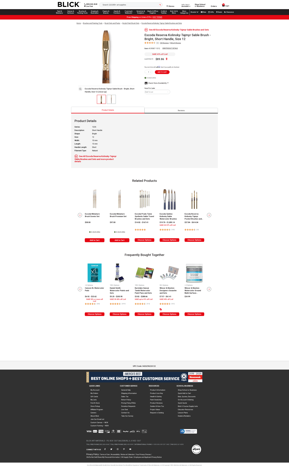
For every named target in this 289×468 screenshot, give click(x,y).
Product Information (157, 390)
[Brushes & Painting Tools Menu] (82, 15)
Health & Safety (156, 397)
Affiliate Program (97, 410)
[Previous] (80, 215)
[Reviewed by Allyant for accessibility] (196, 449)
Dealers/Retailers (184, 416)
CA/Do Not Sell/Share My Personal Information (103, 457)
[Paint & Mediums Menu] (60, 15)
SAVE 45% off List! (166, 299)
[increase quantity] (151, 72)
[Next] (209, 215)
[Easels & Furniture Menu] (117, 15)
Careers (93, 413)
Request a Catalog (157, 413)
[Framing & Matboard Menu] (129, 15)
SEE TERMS (157, 17)
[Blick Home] (69, 4)
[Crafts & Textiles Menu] (165, 15)
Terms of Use (105, 454)
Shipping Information (129, 393)
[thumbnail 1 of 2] (101, 99)
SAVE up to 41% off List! (144, 299)
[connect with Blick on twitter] (111, 450)
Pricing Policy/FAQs (128, 403)
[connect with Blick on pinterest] (124, 450)
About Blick (95, 416)
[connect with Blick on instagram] (117, 450)
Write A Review (175, 43)
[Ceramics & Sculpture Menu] (141, 15)
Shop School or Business (187, 390)
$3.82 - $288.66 (141, 296)
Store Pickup (95, 406)
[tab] (107, 110)
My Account (95, 390)
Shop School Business (200, 5)
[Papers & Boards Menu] (107, 15)
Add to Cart (94, 240)
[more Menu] (184, 15)
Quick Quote (182, 403)
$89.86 (160, 59)
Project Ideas (155, 410)
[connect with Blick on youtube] (130, 450)
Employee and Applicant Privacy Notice (148, 457)
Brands (193, 12)
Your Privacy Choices (143, 454)
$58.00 (87, 222)
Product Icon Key (156, 393)
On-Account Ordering (185, 400)
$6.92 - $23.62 (91, 296)
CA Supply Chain (127, 457)
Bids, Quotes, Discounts (187, 397)
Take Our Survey (127, 416)
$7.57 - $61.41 (165, 296)
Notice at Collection (128, 454)
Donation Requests (128, 406)
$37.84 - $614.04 (191, 222)
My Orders (94, 393)
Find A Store (95, 403)
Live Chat (124, 410)
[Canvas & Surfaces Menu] (71, 15)
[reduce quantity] (146, 72)
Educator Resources (185, 410)
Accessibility (115, 454)
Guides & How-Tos (157, 406)
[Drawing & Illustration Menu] (95, 15)
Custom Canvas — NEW (99, 423)
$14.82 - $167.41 (141, 222)
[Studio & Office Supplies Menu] (153, 15)
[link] (88, 6)
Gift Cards (94, 397)
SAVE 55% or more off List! (94, 300)
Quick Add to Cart (184, 393)
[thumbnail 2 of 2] (111, 99)
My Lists (94, 400)
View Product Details (170, 48)
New (204, 12)
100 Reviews (164, 43)
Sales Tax (124, 397)
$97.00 (112, 222)
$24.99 (187, 296)
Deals (220, 12)
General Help (126, 390)
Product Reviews (156, 403)
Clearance (230, 12)
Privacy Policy (92, 454)
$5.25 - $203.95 (116, 296)
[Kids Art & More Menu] (175, 15)
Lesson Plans (183, 413)
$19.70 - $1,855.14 (167, 222)
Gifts (212, 12)
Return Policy (126, 400)
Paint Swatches (156, 400)
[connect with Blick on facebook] (105, 450)
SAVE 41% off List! (160, 54)
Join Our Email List (97, 419)
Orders (214, 6)
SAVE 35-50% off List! (118, 299)
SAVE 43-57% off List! (168, 225)
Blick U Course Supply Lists (188, 406)
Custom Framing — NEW (100, 426)
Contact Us (125, 413)
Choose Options (144, 240)
